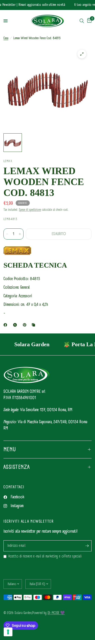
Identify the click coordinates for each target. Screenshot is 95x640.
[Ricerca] (82, 21)
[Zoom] (81, 54)
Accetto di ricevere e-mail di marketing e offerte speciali (45, 556)
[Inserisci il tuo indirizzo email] (87, 545)
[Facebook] (6, 325)
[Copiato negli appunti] (34, 325)
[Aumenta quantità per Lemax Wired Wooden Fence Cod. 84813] (19, 234)
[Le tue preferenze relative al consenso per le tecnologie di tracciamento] (8, 631)
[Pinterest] (25, 325)
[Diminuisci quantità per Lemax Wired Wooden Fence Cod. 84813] (7, 234)
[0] (89, 21)
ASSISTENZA (16, 467)
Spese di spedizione (30, 209)
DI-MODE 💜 (56, 613)
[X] (16, 325)
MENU (9, 449)
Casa (5, 38)
